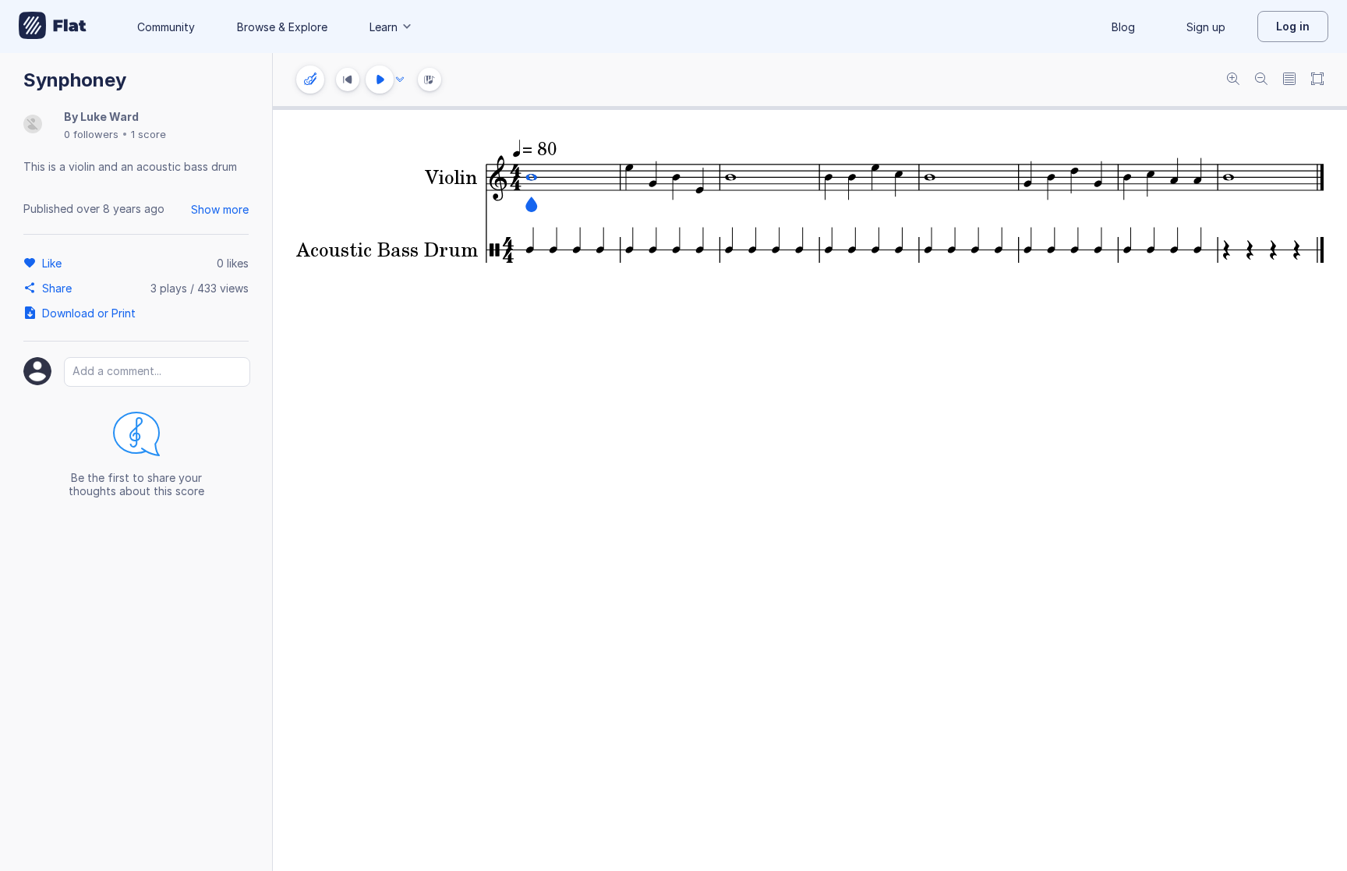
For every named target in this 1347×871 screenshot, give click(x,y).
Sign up (1205, 27)
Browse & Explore (282, 27)
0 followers (91, 134)
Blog (1123, 27)
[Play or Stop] (380, 80)
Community (166, 27)
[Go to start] (347, 79)
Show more (220, 209)
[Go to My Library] (53, 26)
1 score (148, 134)
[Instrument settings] (310, 80)
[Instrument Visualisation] (429, 79)
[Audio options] (400, 80)
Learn (383, 27)
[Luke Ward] (32, 125)
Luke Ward (109, 116)
